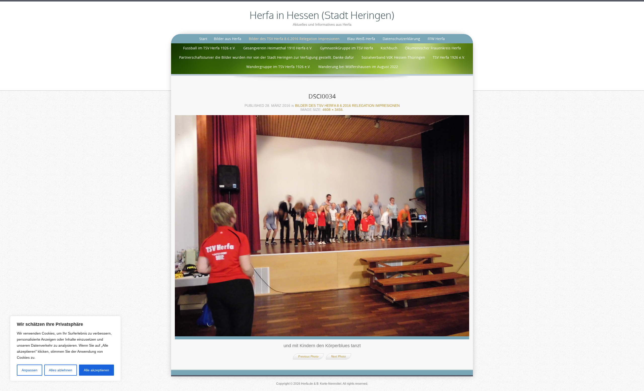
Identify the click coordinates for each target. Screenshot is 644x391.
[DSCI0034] (322, 229)
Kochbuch (389, 48)
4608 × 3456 (333, 110)
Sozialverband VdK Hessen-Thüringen (393, 57)
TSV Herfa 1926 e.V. (449, 57)
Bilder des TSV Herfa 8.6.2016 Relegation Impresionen (294, 38)
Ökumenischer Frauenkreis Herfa (433, 48)
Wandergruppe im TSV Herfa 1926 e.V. (278, 66)
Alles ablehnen (60, 370)
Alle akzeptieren (96, 370)
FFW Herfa (436, 38)
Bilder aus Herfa (227, 38)
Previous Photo (308, 356)
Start (203, 38)
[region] (65, 348)
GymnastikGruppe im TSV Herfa (346, 48)
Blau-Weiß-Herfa (361, 38)
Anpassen (29, 370)
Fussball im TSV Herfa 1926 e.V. (209, 48)
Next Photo (338, 356)
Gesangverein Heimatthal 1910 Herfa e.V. (277, 48)
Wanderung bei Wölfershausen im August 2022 (358, 66)
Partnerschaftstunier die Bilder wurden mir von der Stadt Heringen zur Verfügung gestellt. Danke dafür (266, 57)
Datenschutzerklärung (401, 38)
